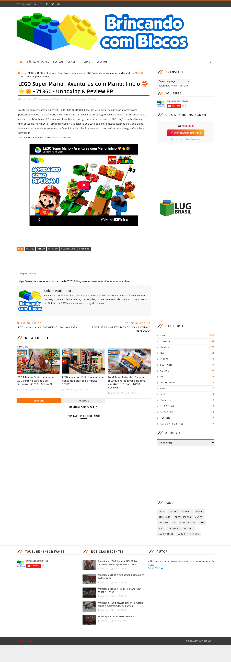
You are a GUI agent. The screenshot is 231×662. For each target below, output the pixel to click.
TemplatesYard (24, 641)
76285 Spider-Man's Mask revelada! (116, 616)
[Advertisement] (78, 260)
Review (50, 72)
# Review (52, 248)
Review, (70, 99)
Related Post (37, 338)
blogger (39, 400)
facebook (83, 400)
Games (71, 61)
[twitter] (52, 3)
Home (21, 72)
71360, (56, 99)
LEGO (40, 72)
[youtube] (58, 3)
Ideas (21, 352)
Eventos (102, 61)
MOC (163, 394)
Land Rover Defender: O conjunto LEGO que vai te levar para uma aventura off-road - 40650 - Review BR (128, 382)
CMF (163, 388)
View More (22, 346)
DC (162, 376)
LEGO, (63, 99)
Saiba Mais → (155, 568)
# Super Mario (68, 248)
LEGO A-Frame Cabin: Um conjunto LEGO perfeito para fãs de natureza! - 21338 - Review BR (37, 381)
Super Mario (64, 72)
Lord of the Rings (172, 423)
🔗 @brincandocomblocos (185, 132)
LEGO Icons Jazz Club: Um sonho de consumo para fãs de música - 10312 (83, 381)
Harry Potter (168, 382)
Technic (165, 417)
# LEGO (41, 248)
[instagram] (46, 3)
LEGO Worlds (166, 534)
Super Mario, (81, 99)
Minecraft (167, 412)
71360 (30, 72)
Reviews (58, 61)
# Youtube (84, 248)
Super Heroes (183, 517)
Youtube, (93, 99)
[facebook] (40, 3)
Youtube (78, 72)
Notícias (164, 523)
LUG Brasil (167, 406)
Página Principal (38, 61)
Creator (69, 352)
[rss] (34, 3)
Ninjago (165, 353)
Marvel (164, 358)
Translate (182, 85)
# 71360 (30, 248)
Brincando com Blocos (199, 641)
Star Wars (166, 364)
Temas (86, 61)
